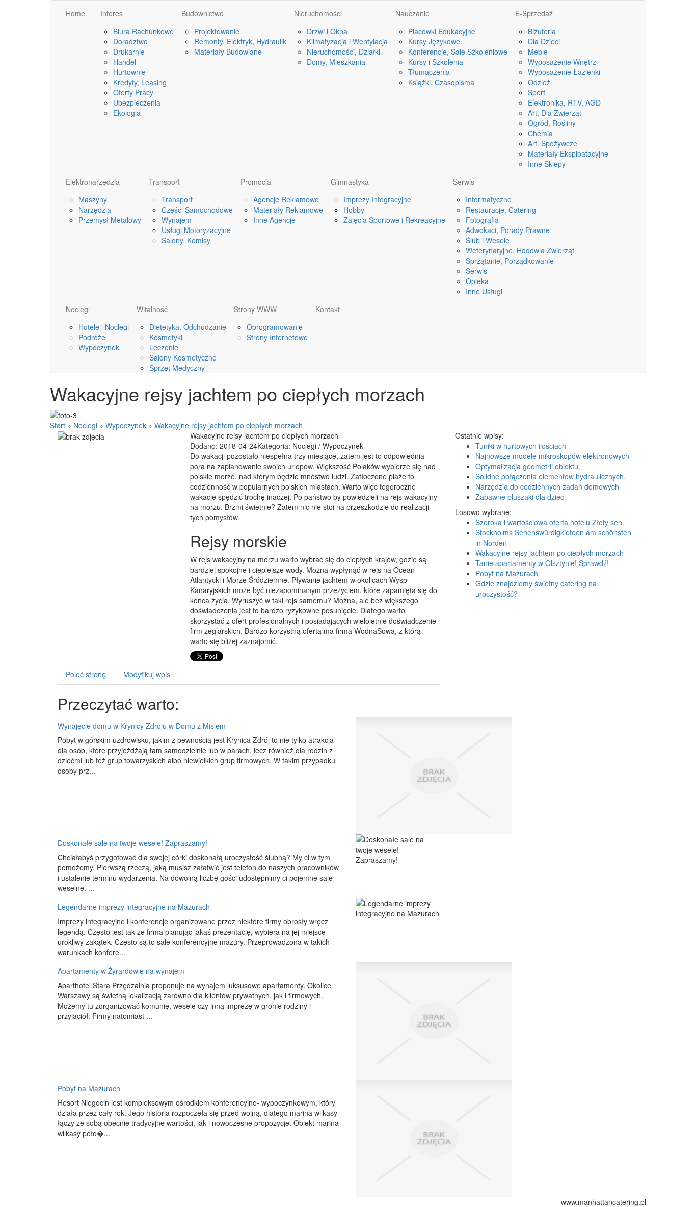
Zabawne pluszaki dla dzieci (520, 497)
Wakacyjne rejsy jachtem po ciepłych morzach (228, 425)
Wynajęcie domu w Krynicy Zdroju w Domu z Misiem (142, 726)
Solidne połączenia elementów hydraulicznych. (550, 476)
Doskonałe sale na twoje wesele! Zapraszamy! (132, 843)
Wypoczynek (125, 425)
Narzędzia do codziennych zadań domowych (547, 486)
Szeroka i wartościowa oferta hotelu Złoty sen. (549, 522)
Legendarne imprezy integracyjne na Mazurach (134, 907)
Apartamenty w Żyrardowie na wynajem (121, 971)
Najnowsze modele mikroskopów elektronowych (552, 456)
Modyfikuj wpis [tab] (146, 674)
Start (57, 425)
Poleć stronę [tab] (86, 674)
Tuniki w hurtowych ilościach (520, 446)
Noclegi (85, 425)
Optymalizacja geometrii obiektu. (527, 466)
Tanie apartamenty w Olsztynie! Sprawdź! (542, 563)
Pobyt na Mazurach (89, 1088)
